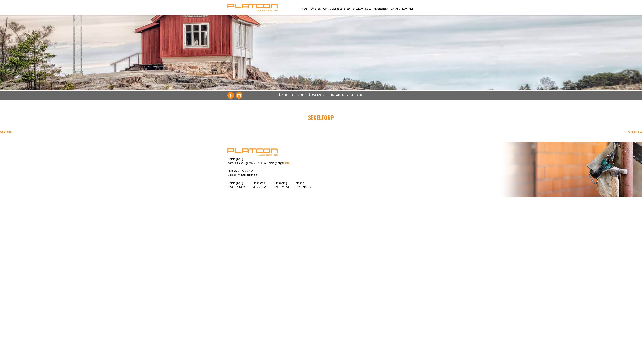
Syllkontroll (362, 8)
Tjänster (315, 8)
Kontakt (407, 8)
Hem (304, 8)
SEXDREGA (635, 132)
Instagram (239, 95)
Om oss (395, 8)
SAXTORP (6, 132)
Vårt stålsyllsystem (336, 8)
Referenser (381, 8)
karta (286, 163)
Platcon (252, 7)
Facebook (230, 95)
